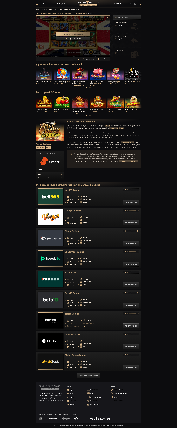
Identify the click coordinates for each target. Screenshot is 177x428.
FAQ (129, 4)
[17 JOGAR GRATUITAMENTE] (115, 73)
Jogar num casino (123, 17)
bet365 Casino (72, 189)
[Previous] (136, 65)
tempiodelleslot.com (104, 426)
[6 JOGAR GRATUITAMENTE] (62, 73)
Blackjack (61, 4)
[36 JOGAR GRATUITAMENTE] (133, 101)
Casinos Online (119, 4)
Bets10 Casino (72, 293)
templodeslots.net (117, 426)
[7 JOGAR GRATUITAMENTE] (133, 73)
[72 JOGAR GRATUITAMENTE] (80, 73)
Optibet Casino (73, 334)
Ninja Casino (72, 231)
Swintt (107, 126)
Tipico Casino (72, 313)
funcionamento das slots (128, 161)
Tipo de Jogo (119, 50)
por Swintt (90, 13)
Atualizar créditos (90, 59)
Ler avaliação (104, 59)
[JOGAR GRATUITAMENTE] (44, 73)
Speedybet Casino (74, 251)
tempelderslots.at (65, 426)
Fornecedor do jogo (121, 22)
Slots (44, 4)
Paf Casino (70, 272)
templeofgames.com (78, 426)
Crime (121, 128)
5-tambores (113, 128)
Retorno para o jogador (122, 36)
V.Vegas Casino (73, 210)
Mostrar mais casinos (88, 375)
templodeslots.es (91, 426)
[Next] (139, 65)
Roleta (51, 4)
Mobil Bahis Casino (75, 355)
